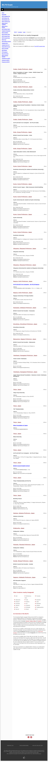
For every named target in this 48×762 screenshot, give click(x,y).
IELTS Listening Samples (5, 56)
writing (34, 621)
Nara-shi (17, 609)
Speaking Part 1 (5, 43)
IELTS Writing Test (5, 18)
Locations (20, 32)
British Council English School (21, 465)
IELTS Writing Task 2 (6, 29)
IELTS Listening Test (6, 21)
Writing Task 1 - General (5, 27)
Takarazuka (17, 599)
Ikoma (16, 607)
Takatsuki (17, 605)
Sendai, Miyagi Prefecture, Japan (23, 561)
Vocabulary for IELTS (6, 58)
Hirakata (38, 605)
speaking (40, 621)
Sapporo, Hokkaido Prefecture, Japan (24, 577)
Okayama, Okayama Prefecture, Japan (24, 248)
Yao (26, 603)
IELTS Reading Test (5, 19)
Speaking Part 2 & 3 (6, 45)
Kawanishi (38, 599)
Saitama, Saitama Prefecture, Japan (23, 513)
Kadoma (27, 601)
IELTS (15, 32)
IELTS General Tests (6, 36)
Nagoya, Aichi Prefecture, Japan (22, 281)
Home (3, 12)
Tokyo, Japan (17, 389)
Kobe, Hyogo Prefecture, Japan (22, 132)
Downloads (4, 14)
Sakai (37, 601)
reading (31, 621)
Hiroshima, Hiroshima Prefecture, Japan (25, 324)
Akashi (27, 609)
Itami (16, 595)
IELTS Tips (4, 39)
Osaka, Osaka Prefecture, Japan (22, 69)
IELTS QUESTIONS (24, 745)
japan (24, 32)
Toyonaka (38, 595)
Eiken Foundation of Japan (20, 425)
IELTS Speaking (5, 32)
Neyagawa (17, 603)
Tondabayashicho (39, 607)
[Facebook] (28, 737)
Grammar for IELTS (5, 60)
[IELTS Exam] (2, 9)
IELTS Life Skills (5, 48)
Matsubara (38, 603)
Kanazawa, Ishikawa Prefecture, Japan (24, 307)
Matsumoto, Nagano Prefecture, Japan (24, 339)
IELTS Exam (7, 5)
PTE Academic (5, 52)
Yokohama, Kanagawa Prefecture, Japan (25, 355)
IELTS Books (4, 50)
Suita (27, 599)
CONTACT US (10, 745)
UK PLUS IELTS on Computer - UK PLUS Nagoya (26, 284)
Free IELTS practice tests (39, 46)
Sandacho (28, 605)
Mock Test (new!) (5, 53)
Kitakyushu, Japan (18, 528)
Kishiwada (28, 607)
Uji (36, 609)
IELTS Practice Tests (6, 34)
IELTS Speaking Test (6, 16)
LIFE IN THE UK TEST (37, 745)
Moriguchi (17, 601)
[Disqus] (29, 667)
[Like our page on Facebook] (24, 757)
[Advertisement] (29, 21)
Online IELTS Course (6, 46)
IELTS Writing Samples (6, 41)
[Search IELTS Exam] (46, 9)
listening (27, 621)
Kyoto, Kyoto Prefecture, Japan (22, 166)
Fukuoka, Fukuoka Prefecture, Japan (24, 544)
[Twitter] (31, 737)
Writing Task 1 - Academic (5, 24)
